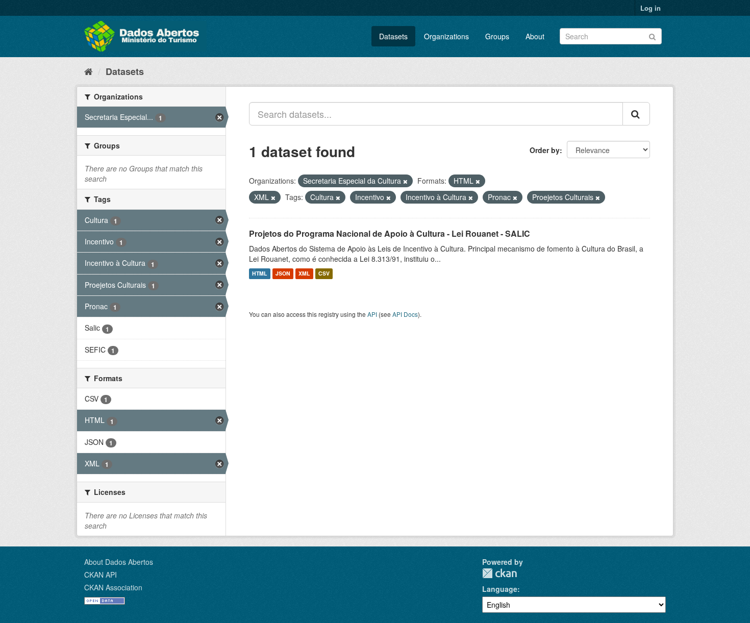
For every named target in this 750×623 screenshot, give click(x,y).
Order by (545, 150)
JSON (283, 274)
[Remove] (405, 181)
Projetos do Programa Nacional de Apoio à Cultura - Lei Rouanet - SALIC (389, 233)
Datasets (393, 36)
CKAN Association (113, 587)
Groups (497, 36)
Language (499, 589)
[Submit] (652, 35)
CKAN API (100, 574)
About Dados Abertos (118, 562)
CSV (324, 274)
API (372, 314)
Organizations (446, 36)
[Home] (88, 71)
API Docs (405, 314)
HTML (259, 274)
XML (304, 274)
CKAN (499, 573)
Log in (650, 8)
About (535, 36)
